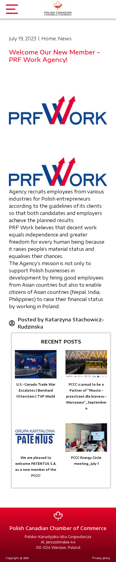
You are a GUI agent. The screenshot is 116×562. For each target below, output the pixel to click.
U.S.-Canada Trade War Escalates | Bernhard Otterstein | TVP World (35, 390)
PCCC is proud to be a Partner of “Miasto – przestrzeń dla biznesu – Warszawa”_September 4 (86, 396)
